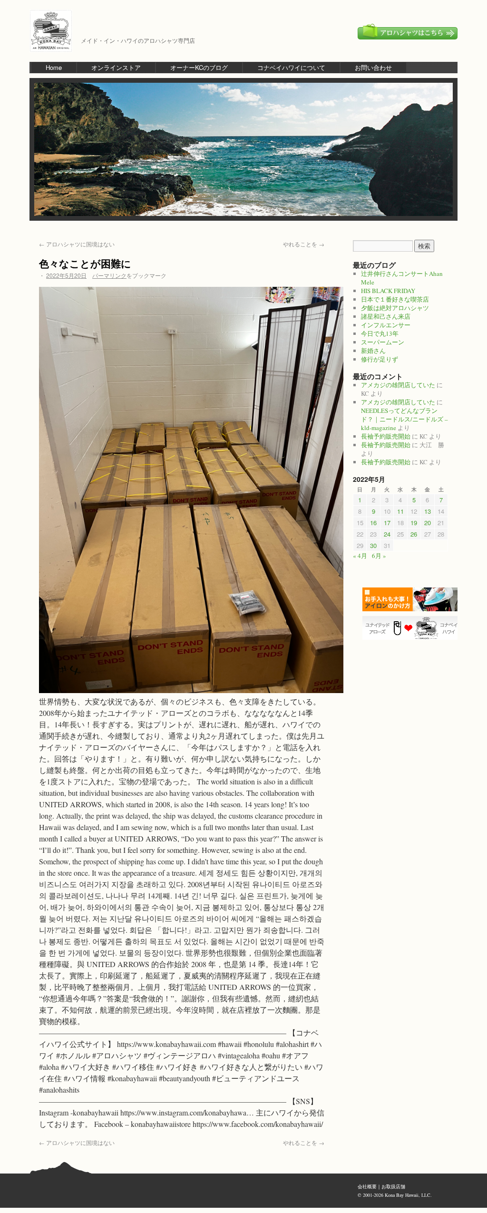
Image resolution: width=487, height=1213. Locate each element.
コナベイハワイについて (291, 67)
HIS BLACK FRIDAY (388, 290)
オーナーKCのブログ (199, 67)
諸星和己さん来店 (385, 316)
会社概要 (367, 1186)
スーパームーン (382, 342)
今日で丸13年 (380, 333)
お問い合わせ (373, 67)
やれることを (303, 244)
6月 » (379, 555)
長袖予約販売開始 (385, 436)
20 (427, 522)
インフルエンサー (385, 325)
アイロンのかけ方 (412, 599)
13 (427, 511)
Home (54, 67)
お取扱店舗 (393, 1186)
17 (387, 522)
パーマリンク (109, 275)
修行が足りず (379, 359)
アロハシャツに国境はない (77, 244)
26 (413, 533)
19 (413, 522)
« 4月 (360, 555)
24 (387, 533)
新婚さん (373, 350)
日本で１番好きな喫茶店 (395, 299)
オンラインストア (116, 67)
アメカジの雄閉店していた (398, 385)
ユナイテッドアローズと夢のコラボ (412, 628)
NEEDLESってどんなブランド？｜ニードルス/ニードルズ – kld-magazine (404, 419)
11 (400, 511)
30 (373, 545)
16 (373, 522)
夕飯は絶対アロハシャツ (395, 307)
